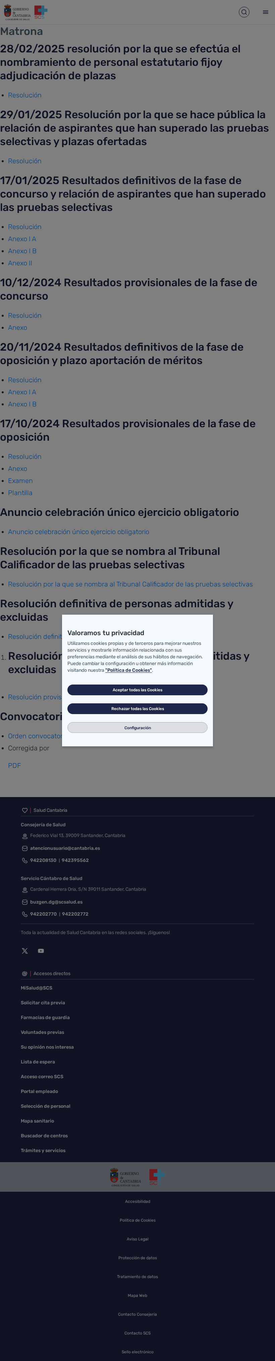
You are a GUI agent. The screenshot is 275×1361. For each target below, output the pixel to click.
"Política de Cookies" (128, 670)
